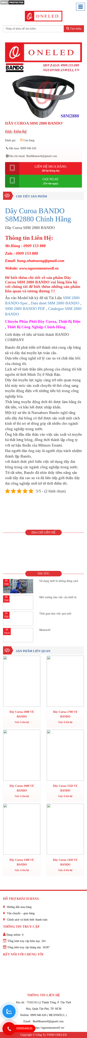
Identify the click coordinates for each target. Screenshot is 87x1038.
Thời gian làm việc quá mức (55, 613)
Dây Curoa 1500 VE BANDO (22, 862)
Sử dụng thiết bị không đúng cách (58, 581)
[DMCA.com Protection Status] (12, 2)
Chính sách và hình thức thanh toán (27, 919)
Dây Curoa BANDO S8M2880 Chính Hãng (38, 215)
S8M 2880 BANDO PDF (25, 308)
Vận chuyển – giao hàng (21, 913)
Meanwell (44, 629)
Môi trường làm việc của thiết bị (57, 597)
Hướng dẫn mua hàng (19, 907)
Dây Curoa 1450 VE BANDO (65, 862)
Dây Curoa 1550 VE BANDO (65, 788)
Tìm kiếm (75, 28)
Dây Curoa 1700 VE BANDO (65, 714)
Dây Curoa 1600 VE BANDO (22, 788)
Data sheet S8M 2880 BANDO (55, 303)
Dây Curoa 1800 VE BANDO (22, 714)
